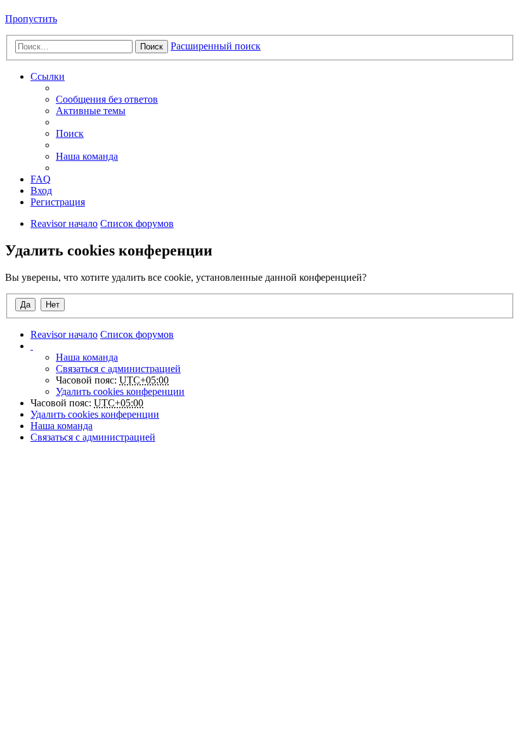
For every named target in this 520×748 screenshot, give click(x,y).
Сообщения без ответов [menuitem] (107, 99)
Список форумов (137, 223)
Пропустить (31, 18)
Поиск (151, 46)
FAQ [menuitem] (40, 179)
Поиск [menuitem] (70, 133)
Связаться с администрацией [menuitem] (118, 368)
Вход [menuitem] (41, 190)
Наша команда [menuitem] (87, 156)
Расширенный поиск (216, 46)
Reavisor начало (64, 223)
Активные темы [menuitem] (91, 110)
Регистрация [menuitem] (57, 202)
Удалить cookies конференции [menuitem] (120, 391)
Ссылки (47, 76)
